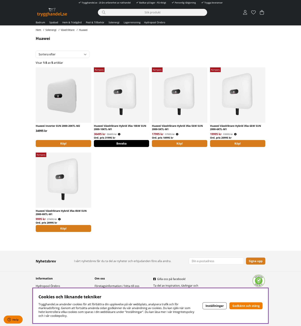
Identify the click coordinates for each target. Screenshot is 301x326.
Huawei (83, 30)
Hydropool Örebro (154, 22)
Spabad (53, 22)
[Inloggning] (245, 12)
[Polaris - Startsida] (52, 12)
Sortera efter (47, 54)
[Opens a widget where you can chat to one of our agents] (13, 320)
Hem (38, 30)
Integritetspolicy (183, 312)
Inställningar (215, 306)
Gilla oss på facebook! (171, 279)
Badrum (40, 22)
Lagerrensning (132, 22)
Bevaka (121, 143)
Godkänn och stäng (246, 306)
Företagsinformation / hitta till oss (117, 286)
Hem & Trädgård (72, 22)
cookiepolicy (58, 316)
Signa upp (256, 261)
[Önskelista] (253, 12)
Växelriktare (68, 30)
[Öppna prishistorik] (119, 134)
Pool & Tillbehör (95, 22)
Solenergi (114, 22)
